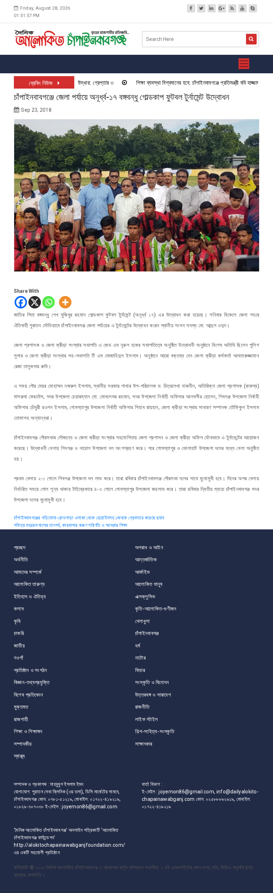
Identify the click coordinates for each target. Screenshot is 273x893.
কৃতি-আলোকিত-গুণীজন (156, 609)
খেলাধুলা (142, 621)
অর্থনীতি (21, 559)
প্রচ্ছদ (19, 547)
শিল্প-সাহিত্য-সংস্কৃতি (154, 731)
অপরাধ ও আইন (149, 547)
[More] (65, 302)
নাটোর (140, 658)
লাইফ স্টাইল (146, 719)
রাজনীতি (142, 707)
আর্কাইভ (142, 572)
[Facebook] (21, 302)
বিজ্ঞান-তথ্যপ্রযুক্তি (31, 682)
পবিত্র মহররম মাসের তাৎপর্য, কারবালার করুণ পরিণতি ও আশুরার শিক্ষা (71, 525)
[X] (34, 302)
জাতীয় (19, 646)
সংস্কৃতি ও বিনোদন (152, 682)
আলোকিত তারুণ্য (29, 584)
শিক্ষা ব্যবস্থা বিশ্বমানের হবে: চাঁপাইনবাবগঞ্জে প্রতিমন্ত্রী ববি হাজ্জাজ (183, 82)
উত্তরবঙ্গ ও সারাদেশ (153, 695)
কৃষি (17, 621)
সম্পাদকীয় (23, 744)
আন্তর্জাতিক (146, 559)
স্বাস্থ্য (19, 756)
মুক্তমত (21, 707)
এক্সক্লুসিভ (145, 596)
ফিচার (140, 670)
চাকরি (19, 633)
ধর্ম (137, 646)
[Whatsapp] (48, 302)
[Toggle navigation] (243, 64)
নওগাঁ (18, 658)
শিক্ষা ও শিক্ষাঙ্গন (28, 731)
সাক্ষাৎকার (143, 744)
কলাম (19, 609)
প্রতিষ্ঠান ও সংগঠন (30, 670)
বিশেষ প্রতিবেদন (28, 695)
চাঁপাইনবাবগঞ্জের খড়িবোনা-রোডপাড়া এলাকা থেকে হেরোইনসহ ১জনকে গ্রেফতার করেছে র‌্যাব (89, 518)
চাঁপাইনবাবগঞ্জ (147, 633)
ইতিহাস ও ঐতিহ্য (30, 596)
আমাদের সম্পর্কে (28, 572)
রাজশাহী (21, 719)
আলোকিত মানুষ (148, 584)
